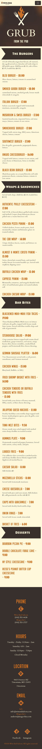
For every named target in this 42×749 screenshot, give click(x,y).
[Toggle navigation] (38, 3)
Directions (21, 686)
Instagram (27, 738)
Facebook (17, 738)
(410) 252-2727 (21, 622)
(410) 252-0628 (21, 617)
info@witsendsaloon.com (21, 711)
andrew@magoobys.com (21, 716)
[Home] (6, 3)
